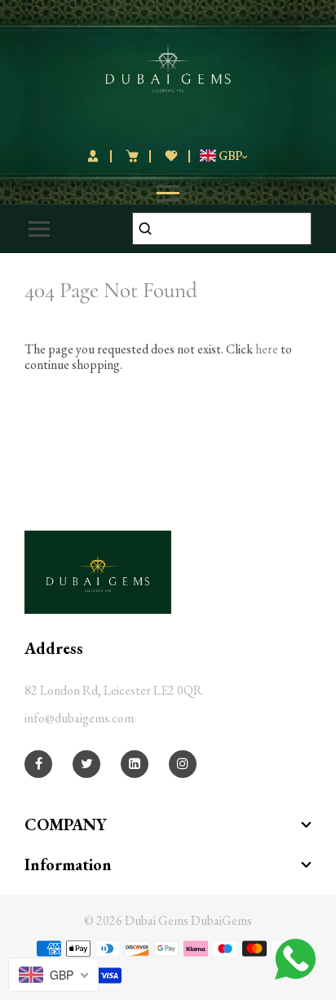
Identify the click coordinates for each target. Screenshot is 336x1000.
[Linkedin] (134, 763)
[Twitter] (87, 763)
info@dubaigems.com (79, 718)
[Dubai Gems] (168, 65)
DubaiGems (221, 920)
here (266, 349)
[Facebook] (38, 763)
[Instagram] (182, 763)
